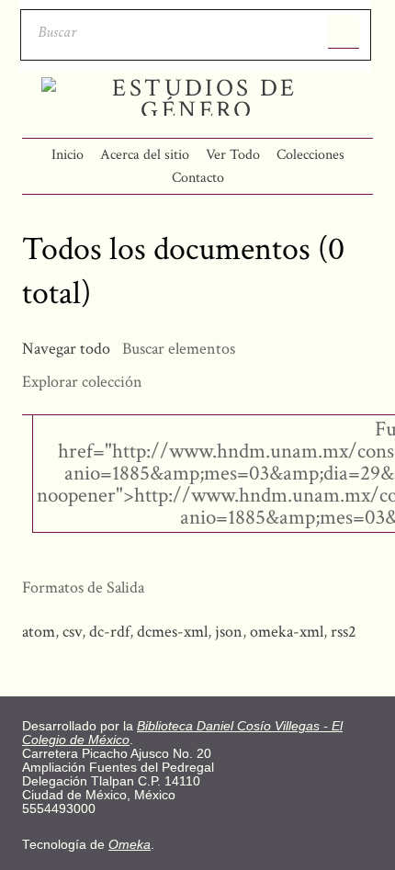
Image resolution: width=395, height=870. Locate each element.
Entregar (343, 32)
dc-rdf (109, 631)
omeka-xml (286, 631)
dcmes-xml (172, 631)
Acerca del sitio (144, 154)
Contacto (198, 177)
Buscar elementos (178, 348)
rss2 (343, 631)
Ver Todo (233, 154)
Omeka (129, 845)
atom (38, 631)
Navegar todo (66, 348)
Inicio (67, 154)
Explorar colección (82, 381)
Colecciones (310, 154)
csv (72, 631)
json (229, 631)
